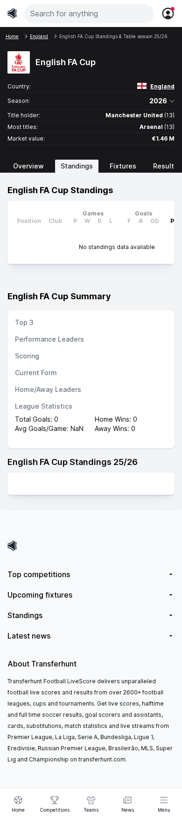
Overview (28, 166)
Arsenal (151, 126)
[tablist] (91, 166)
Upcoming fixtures (39, 594)
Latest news (28, 635)
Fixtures (123, 166)
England (162, 86)
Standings (77, 166)
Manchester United (134, 115)
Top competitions (38, 574)
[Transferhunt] (91, 545)
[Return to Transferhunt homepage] (12, 13)
